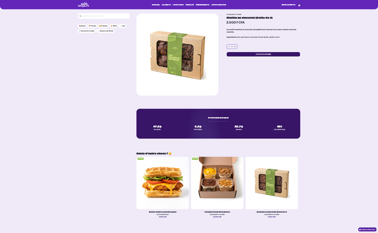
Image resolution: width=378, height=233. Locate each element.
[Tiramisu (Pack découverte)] (217, 183)
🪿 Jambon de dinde (105, 31)
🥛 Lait (122, 26)
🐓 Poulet (92, 26)
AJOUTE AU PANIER (263, 54)
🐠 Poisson (103, 26)
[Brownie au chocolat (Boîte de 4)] (272, 183)
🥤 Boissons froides (86, 31)
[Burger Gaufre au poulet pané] (162, 183)
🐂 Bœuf (82, 26)
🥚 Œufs (114, 26)
